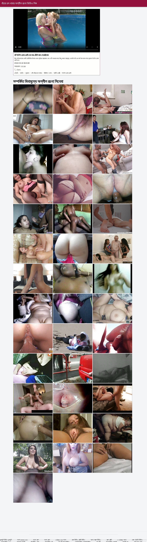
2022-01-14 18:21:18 (21, 63)
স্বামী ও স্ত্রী (57, 73)
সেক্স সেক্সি (109, 540)
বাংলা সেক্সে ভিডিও (96, 540)
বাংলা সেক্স (36, 540)
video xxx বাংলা (61, 540)
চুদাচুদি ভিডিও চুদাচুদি (6, 540)
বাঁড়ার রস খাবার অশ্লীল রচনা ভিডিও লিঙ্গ (19, 3)
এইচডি (16, 73)
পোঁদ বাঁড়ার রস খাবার (36, 73)
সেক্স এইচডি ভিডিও (137, 540)
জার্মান (21, 73)
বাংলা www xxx (22, 540)
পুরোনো (27, 73)
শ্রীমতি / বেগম (48, 73)
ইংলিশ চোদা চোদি (66, 73)
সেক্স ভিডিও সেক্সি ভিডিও (79, 540)
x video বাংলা (122, 540)
